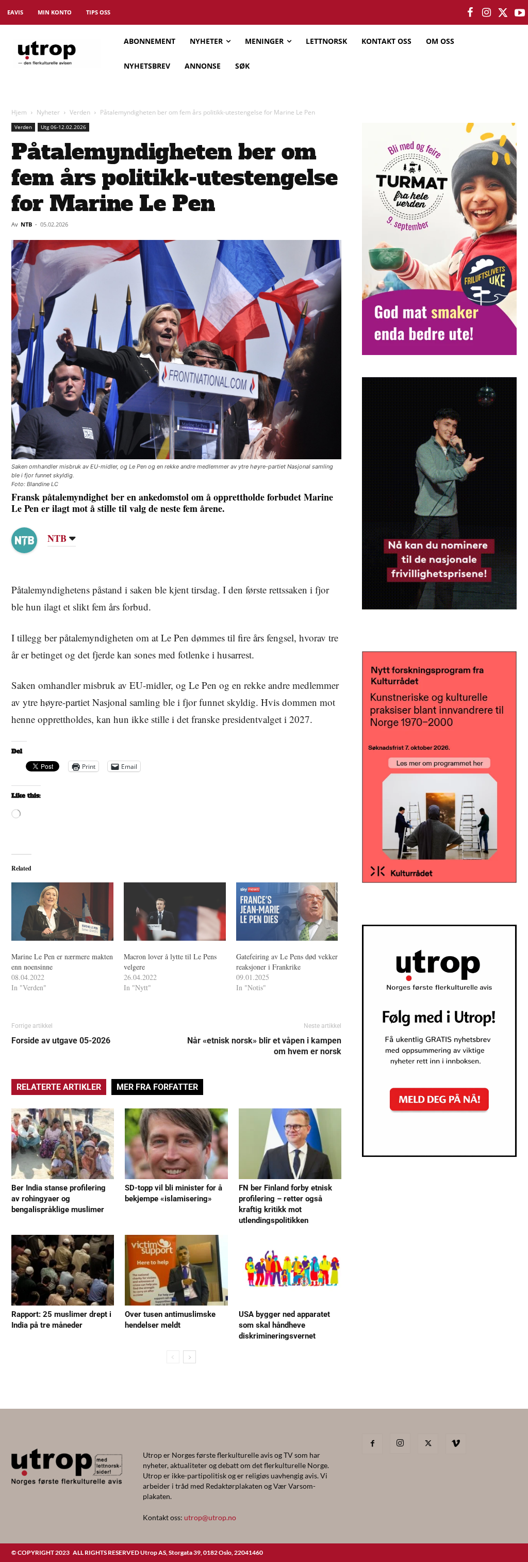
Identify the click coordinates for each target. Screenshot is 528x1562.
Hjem (19, 112)
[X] (428, 1444)
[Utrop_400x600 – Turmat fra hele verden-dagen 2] (439, 351)
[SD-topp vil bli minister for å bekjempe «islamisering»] (176, 1143)
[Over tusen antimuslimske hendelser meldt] (176, 1270)
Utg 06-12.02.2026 (63, 127)
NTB (26, 224)
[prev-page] (173, 1356)
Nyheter (48, 112)
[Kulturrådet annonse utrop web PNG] (439, 879)
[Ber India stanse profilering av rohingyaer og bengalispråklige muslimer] (62, 1143)
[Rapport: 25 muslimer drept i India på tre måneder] (62, 1270)
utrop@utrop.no (210, 1517)
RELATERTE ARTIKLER (58, 1087)
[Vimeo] (456, 1444)
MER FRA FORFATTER (157, 1087)
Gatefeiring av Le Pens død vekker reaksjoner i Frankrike (287, 962)
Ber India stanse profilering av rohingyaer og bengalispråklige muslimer (58, 1198)
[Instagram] (400, 1443)
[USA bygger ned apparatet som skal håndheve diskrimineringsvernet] (290, 1270)
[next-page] (189, 1356)
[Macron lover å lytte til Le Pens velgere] (175, 911)
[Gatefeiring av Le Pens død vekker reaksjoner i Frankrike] (287, 911)
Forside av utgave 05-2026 (60, 1040)
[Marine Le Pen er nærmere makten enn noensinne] (62, 911)
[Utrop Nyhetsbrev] (439, 1154)
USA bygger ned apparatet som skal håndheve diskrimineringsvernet (284, 1325)
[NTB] (32, 540)
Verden (80, 112)
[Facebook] (372, 1444)
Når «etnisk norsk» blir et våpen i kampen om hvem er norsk (264, 1046)
